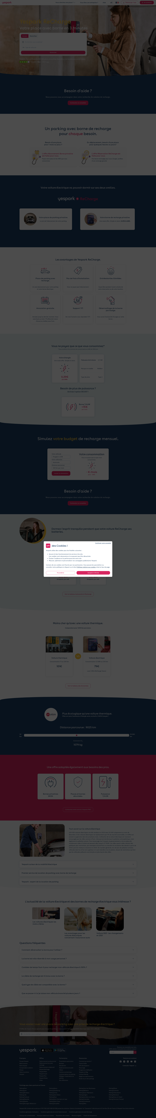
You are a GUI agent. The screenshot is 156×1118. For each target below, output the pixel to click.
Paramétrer (60, 572)
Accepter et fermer (93, 572)
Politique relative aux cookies (86, 567)
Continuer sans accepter (103, 543)
